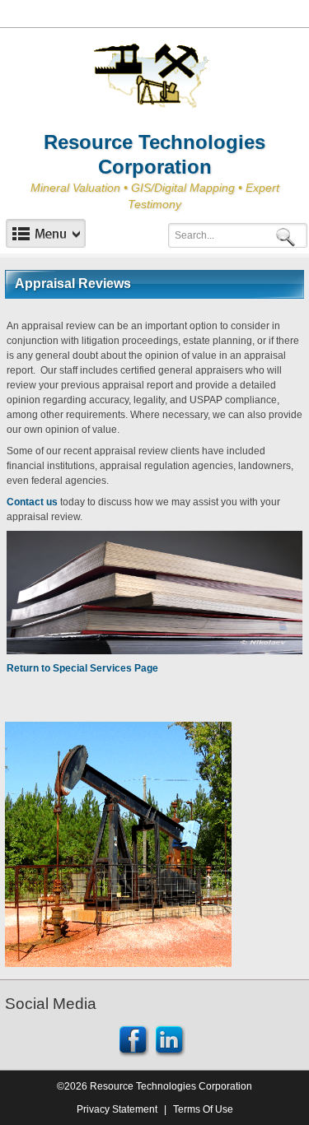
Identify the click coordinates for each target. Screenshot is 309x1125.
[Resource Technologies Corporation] (155, 76)
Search (288, 236)
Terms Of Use (203, 1109)
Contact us (32, 502)
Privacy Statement (117, 1109)
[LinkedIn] (170, 1040)
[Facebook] (134, 1040)
